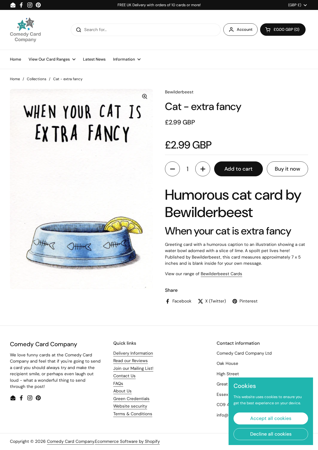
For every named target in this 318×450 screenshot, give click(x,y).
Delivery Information (133, 353)
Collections (36, 78)
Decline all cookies (271, 434)
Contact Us (124, 375)
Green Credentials (131, 398)
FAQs (118, 383)
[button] (283, 29)
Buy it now (287, 168)
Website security (130, 406)
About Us (122, 391)
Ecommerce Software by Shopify (127, 441)
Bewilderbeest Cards (221, 273)
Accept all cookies (270, 418)
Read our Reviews (130, 360)
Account (244, 29)
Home (15, 78)
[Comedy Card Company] (25, 29)
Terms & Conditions (132, 413)
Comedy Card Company (70, 441)
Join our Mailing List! (133, 368)
